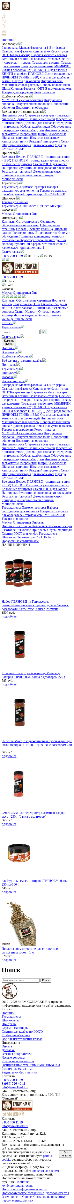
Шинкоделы (10, 1020)
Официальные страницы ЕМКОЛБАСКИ (31, 1065)
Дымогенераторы (34, 187)
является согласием (45, 1170)
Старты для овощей (26, 81)
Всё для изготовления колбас (22, 360)
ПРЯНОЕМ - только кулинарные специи (40, 160)
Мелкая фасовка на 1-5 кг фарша (42, 47)
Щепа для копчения (15, 137)
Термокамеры (11, 187)
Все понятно (66, 1154)
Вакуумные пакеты (58, 88)
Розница (47, 229)
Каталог (7, 323)
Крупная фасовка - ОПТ (27, 88)
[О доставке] (7, 296)
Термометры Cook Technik (35, 537)
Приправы (9, 364)
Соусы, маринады (59, 530)
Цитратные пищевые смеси (35, 119)
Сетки (65, 141)
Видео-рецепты (46, 232)
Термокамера (11, 368)
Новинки (8, 40)
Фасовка (8, 377)
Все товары (10, 352)
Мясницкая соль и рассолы (20, 85)
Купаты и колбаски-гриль (50, 51)
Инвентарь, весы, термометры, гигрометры (35, 132)
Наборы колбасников (55, 85)
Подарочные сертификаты (20, 541)
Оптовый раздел (49, 311)
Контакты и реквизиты (18, 1061)
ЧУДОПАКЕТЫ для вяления (47, 70)
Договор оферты (57, 1193)
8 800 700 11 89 (12, 256)
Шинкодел (29, 206)
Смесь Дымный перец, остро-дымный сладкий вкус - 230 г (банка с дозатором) (34, 814)
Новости (31, 311)
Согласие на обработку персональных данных (34, 240)
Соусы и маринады (15, 1027)
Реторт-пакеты (44, 92)
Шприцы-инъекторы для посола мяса (28, 145)
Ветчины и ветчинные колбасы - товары (30, 59)
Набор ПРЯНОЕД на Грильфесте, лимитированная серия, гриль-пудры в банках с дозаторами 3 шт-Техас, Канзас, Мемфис (35, 605)
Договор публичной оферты (21, 244)
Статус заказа (11, 251)
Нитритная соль (52, 81)
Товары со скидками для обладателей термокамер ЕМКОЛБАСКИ (35, 192)
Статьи (19, 311)
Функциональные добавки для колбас (45, 168)
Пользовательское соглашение (23, 1193)
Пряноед (43, 206)
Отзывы (47, 304)
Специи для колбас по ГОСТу (23, 1031)
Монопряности (12, 179)
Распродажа (10, 47)
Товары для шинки (15, 202)
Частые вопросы (23, 232)
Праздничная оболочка (32, 107)
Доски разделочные (58, 73)
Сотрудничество (27, 221)
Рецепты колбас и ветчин (19, 1072)
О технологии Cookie (17, 1196)
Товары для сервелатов (37, 66)
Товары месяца (19, 55)
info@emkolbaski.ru (15, 1087)
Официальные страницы (33, 300)
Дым (40, 130)
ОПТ (5, 55)
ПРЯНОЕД (36, 73)
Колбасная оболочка (16, 356)
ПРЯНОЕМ (10, 77)
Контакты (8, 221)
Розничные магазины (17, 1068)
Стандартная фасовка (17, 51)
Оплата (21, 229)
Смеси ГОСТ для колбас (50, 164)
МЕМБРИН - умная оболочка (22, 100)
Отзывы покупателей (17, 1054)
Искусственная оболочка (32, 104)
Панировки (10, 168)
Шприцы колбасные (52, 134)
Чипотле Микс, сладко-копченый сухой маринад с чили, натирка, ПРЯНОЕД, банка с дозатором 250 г (37, 744)
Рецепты (31, 315)
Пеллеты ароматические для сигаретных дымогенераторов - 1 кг (30, 950)
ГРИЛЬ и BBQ (29, 77)
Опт (34, 213)
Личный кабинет (45, 308)
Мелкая (7, 213)
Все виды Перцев (14, 156)
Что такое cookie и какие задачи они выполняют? (35, 245)
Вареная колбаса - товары (49, 55)
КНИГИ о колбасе (14, 73)
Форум (19, 315)
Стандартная (22, 213)
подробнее (9, 616)
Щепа (6, 88)
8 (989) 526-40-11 (13, 1083)
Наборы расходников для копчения (30, 188)
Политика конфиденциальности (41, 236)
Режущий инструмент (44, 141)
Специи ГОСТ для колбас (20, 533)
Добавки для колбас (38, 123)
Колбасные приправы (17, 164)
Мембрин (57, 206)
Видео (42, 315)
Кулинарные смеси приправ (34, 175)
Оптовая (38, 522)
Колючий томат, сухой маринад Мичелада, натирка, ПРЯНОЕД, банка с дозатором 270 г (33, 675)
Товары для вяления (46, 62)
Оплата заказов (21, 308)
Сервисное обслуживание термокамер (28, 223)
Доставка (33, 229)
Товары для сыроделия (18, 92)
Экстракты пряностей (17, 171)
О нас (36, 304)
